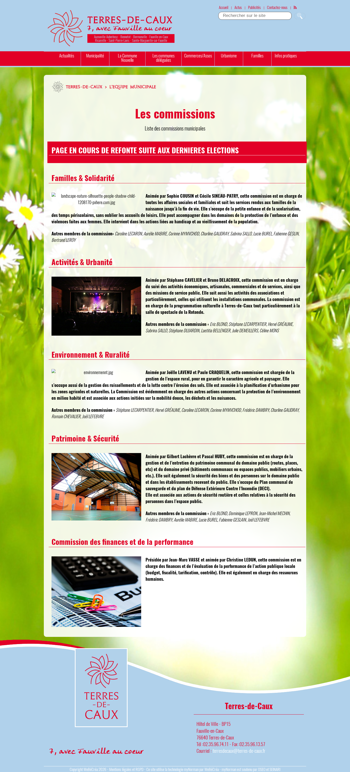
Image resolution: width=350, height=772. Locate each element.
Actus (238, 7)
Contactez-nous (277, 7)
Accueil (223, 7)
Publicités (254, 7)
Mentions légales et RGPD (126, 769)
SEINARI (275, 769)
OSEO (261, 769)
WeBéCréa (91, 769)
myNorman (191, 769)
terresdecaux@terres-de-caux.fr (239, 750)
